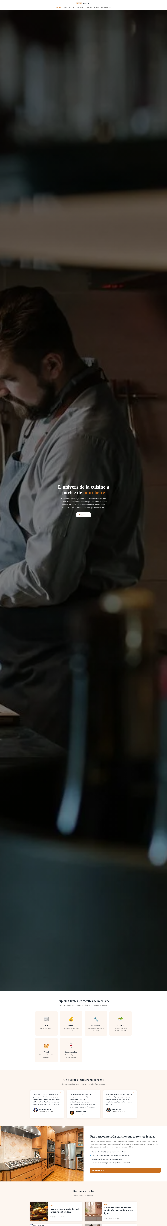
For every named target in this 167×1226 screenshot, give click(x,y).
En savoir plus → (98, 1170)
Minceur (89, 7)
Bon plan (71, 7)
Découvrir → (83, 515)
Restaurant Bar (106, 7)
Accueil (58, 7)
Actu (64, 7)
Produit (96, 7)
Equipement (80, 7)
